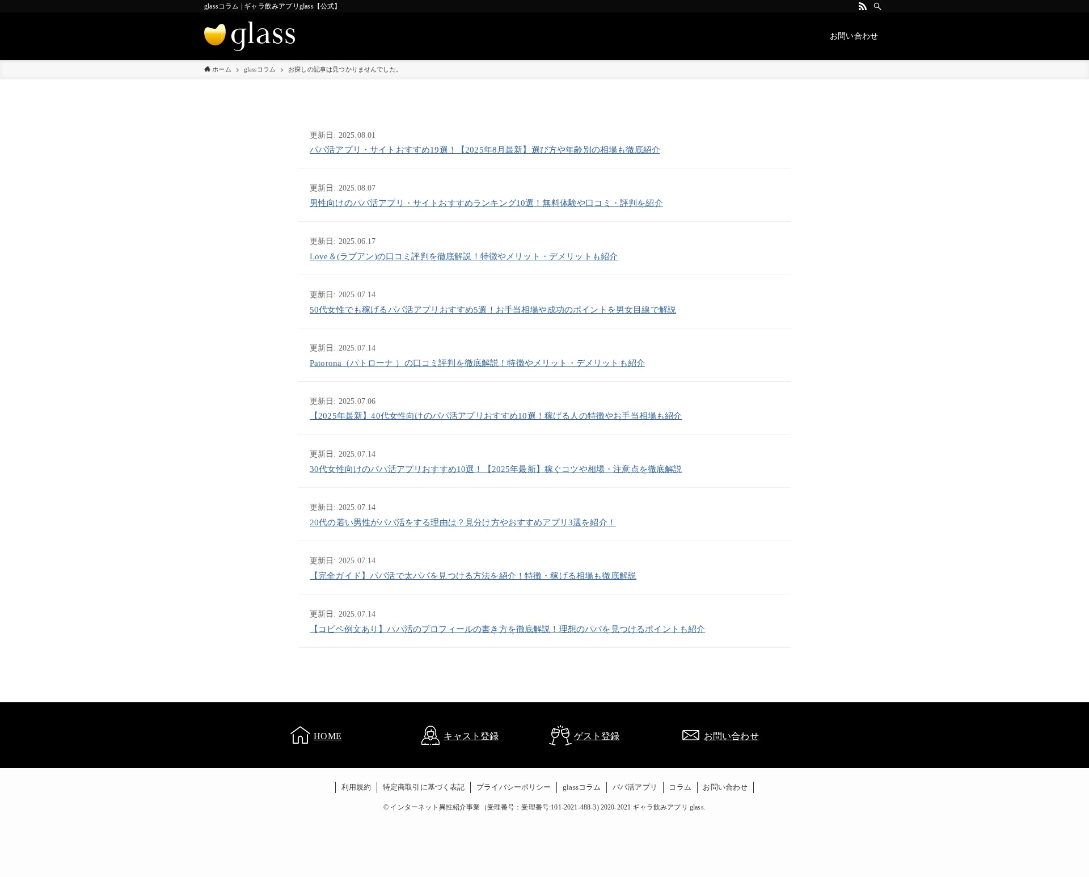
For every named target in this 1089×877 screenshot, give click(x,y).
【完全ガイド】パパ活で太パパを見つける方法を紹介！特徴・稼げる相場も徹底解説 (473, 575)
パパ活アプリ (635, 787)
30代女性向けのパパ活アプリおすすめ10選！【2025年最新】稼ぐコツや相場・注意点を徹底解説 (496, 469)
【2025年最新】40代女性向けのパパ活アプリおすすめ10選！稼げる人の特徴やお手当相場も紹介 (496, 415)
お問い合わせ (725, 787)
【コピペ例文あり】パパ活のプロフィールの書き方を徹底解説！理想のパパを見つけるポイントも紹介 (507, 629)
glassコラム (582, 787)
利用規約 (356, 787)
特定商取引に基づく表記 (424, 787)
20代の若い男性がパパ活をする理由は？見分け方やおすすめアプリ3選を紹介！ (463, 522)
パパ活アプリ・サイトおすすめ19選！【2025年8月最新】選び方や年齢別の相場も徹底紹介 (485, 149)
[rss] (862, 6)
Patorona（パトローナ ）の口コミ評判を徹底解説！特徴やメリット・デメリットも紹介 (477, 363)
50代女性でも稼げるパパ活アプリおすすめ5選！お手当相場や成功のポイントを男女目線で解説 (493, 309)
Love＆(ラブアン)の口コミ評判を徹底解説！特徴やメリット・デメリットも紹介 (464, 256)
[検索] (877, 6)
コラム (680, 787)
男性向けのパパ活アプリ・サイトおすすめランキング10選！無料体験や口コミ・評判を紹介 (486, 203)
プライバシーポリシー (513, 787)
